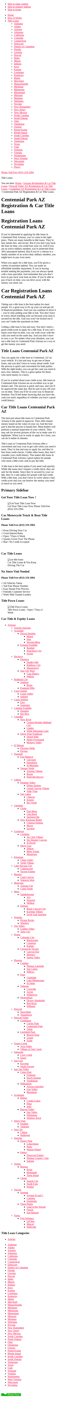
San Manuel (33, 1212)
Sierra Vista (19, 1121)
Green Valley (26, 693)
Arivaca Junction (35, 1086)
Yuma (17, 1215)
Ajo (28, 897)
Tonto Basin (33, 1175)
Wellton (30, 903)
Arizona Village (34, 771)
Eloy (22, 702)
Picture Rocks (27, 920)
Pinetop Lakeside (35, 966)
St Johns (31, 983)
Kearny (30, 799)
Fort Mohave (26, 756)
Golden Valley (27, 928)
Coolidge (24, 834)
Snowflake (25, 1012)
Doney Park (26, 1141)
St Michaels (32, 765)
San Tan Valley (21, 1069)
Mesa (16, 891)
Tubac (30, 1029)
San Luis (18, 1060)
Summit (24, 1192)
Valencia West (27, 880)
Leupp (30, 1037)
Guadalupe (25, 1020)
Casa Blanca (33, 673)
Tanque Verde (27, 768)
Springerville (33, 817)
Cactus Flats (33, 1023)
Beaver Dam (33, 1035)
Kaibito (30, 946)
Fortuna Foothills (28, 645)
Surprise (18, 1138)
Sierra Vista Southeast (31, 734)
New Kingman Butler (31, 820)
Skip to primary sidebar (19, 6)
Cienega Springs (35, 822)
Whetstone (32, 1115)
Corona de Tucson (29, 949)
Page (22, 974)
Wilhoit (30, 676)
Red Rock (32, 1003)
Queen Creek (20, 1043)
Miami (30, 636)
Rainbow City (34, 665)
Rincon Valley (27, 1109)
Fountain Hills (27, 688)
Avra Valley (26, 1046)
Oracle (30, 1209)
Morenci (31, 954)
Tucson (17, 1189)
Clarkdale (31, 977)
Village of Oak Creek (31, 1049)
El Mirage (19, 745)
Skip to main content (18, 4)
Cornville (31, 989)
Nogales (18, 917)
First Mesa (32, 811)
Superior (31, 900)
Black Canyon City (36, 908)
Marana (18, 874)
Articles (11, 1239)
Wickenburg (26, 997)
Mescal (30, 1224)
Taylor (30, 992)
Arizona (12, 625)
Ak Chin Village (35, 837)
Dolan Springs (34, 785)
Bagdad (30, 648)
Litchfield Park (27, 1032)
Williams (31, 1006)
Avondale (19, 630)
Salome (30, 1161)
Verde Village (27, 863)
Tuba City (25, 931)
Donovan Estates (35, 1155)
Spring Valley (33, 957)
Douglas (24, 711)
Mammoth (32, 1172)
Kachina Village (35, 911)
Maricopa (18, 883)
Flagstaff (18, 754)
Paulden (24, 1123)
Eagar (23, 1057)
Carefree (31, 1198)
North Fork (32, 1184)
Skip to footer (14, 9)
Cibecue (31, 797)
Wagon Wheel (34, 1149)
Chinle (23, 1178)
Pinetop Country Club (38, 1158)
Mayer (30, 825)
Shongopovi (33, 668)
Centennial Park (35, 1026)
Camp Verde (26, 888)
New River (25, 719)
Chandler (18, 716)
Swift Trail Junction (36, 914)
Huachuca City (34, 650)
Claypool (31, 759)
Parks (29, 1146)
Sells (29, 1106)
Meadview (32, 854)
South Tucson (27, 1066)
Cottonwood (26, 868)
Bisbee (23, 1098)
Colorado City (27, 937)
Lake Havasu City (23, 865)
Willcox (30, 971)
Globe (23, 808)
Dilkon (30, 848)
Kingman (18, 857)
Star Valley (32, 1112)
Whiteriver (32, 994)
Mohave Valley (34, 742)
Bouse (30, 774)
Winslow (24, 923)
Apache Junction (22, 628)
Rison (29, 685)
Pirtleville (31, 1227)
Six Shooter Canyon (37, 840)
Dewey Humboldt (36, 1000)
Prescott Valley (21, 1017)
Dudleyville (32, 662)
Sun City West (27, 670)
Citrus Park (26, 1072)
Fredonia (31, 1075)
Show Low (26, 845)
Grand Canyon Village (38, 788)
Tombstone (32, 1080)
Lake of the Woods (36, 1207)
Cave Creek (26, 1055)
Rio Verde (32, 802)
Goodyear (19, 831)
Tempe (17, 1164)
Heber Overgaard (35, 739)
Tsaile (29, 1040)
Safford (24, 696)
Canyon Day (33, 951)
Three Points (26, 1204)
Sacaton (31, 828)
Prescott (18, 1009)
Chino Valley (26, 860)
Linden (30, 728)
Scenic (30, 653)
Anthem (24, 682)
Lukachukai (32, 1143)
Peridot (30, 1186)
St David (31, 842)
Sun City (18, 1129)
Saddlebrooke (27, 894)
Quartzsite (32, 1201)
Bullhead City (21, 679)
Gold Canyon (27, 877)
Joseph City (32, 1181)
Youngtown (26, 1014)
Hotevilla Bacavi (35, 777)
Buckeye (18, 656)
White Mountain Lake (38, 731)
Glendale (18, 805)
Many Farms (33, 851)
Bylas (29, 1169)
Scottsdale (19, 1095)
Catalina (24, 963)
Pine (29, 639)
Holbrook (25, 1135)
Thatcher (24, 1126)
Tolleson (24, 986)
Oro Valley (19, 926)
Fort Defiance (27, 1218)
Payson (24, 751)
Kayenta (24, 1063)
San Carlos (32, 969)
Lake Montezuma (35, 980)
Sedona (24, 906)
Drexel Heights (27, 633)
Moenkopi (32, 1092)
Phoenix (18, 960)
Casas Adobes (21, 699)
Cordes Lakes (33, 1100)
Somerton (25, 705)
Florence (24, 659)
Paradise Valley (28, 782)
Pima (29, 1103)
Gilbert (17, 779)
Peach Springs (34, 1078)
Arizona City (26, 885)
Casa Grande (20, 691)
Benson (24, 1166)
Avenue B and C (35, 1195)
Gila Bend (32, 814)
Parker (23, 1152)
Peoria (17, 934)
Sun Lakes (25, 794)
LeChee (31, 1221)
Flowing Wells (27, 748)
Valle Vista (32, 791)
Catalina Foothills (23, 708)
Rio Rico (24, 713)
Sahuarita (18, 1052)
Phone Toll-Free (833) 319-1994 (17, 172)
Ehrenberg (32, 762)
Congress (31, 943)
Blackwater (32, 940)
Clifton (23, 1132)
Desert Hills (32, 736)
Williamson (26, 1083)
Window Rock (34, 1118)
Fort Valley (32, 1089)
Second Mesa (33, 642)
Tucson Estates (27, 871)
